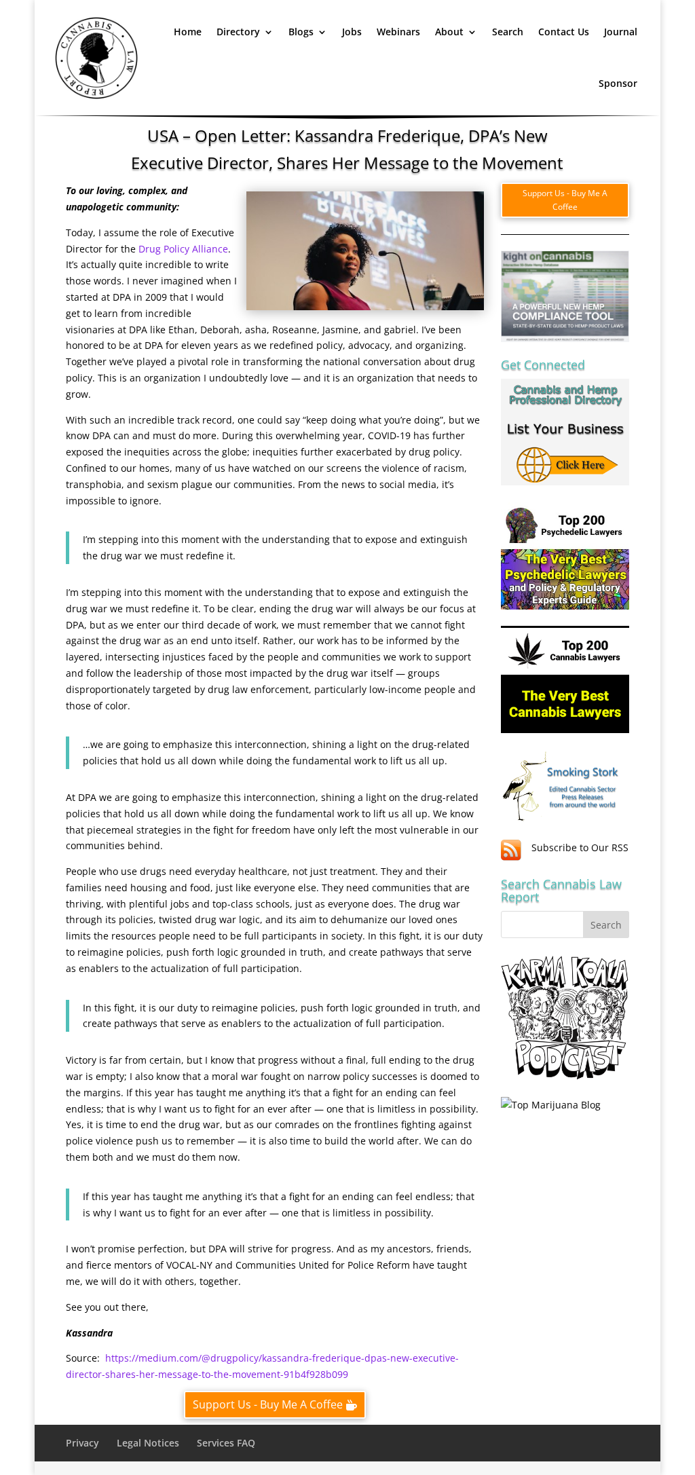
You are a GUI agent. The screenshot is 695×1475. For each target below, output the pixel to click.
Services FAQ (226, 1442)
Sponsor (618, 83)
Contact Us (563, 31)
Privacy (82, 1442)
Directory (238, 31)
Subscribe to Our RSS (579, 847)
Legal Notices (148, 1442)
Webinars (398, 31)
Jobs (352, 31)
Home (188, 31)
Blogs (301, 31)
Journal (620, 31)
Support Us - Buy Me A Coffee (268, 1404)
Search (507, 31)
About (449, 31)
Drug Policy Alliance (183, 248)
